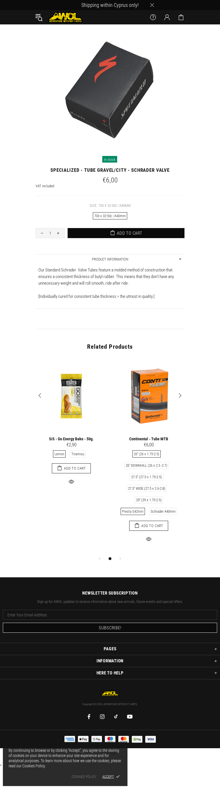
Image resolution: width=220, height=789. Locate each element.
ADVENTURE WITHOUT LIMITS (65, 17)
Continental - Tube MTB (148, 439)
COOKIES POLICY (84, 776)
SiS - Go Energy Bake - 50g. (71, 439)
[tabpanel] (71, 429)
